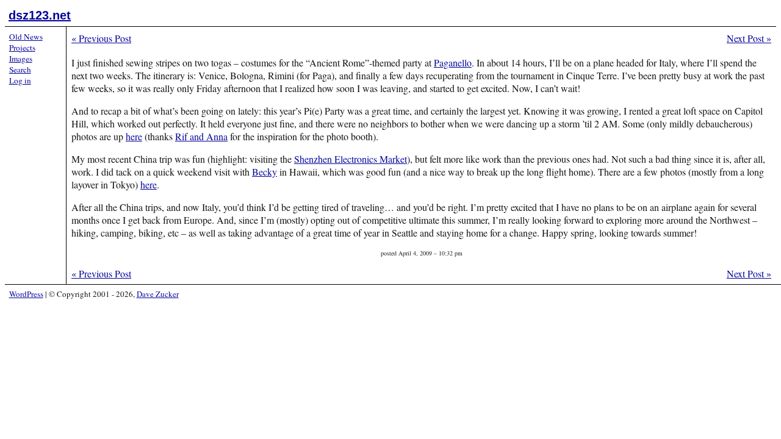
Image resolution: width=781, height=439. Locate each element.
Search (20, 69)
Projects (22, 47)
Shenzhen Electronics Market (350, 158)
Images (20, 58)
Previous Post (101, 38)
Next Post (749, 38)
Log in (20, 80)
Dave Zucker (158, 293)
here (134, 136)
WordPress (26, 293)
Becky (264, 171)
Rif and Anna (201, 136)
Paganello (453, 62)
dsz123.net (40, 15)
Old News (26, 36)
